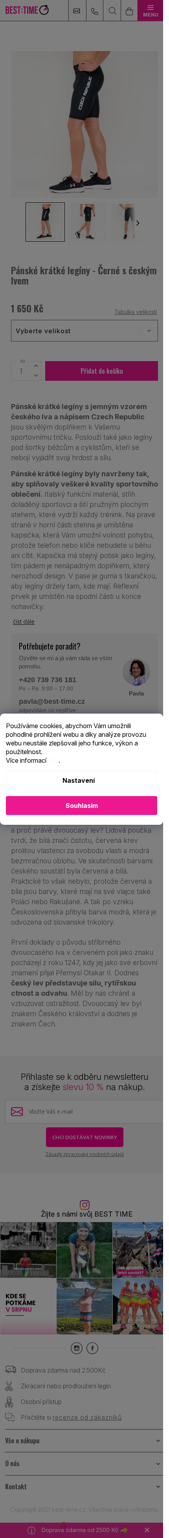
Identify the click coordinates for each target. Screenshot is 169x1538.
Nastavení (78, 780)
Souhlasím (82, 805)
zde (53, 760)
